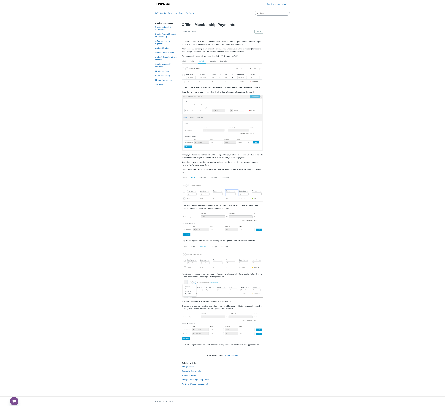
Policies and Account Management (195, 384)
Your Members (190, 13)
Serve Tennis (179, 13)
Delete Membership (162, 76)
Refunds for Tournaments (191, 371)
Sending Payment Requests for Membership (165, 35)
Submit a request (273, 4)
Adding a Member (162, 48)
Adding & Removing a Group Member (166, 58)
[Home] (163, 4)
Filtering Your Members (164, 80)
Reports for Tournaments (191, 375)
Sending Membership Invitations (163, 65)
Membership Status (162, 71)
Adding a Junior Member (164, 53)
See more (159, 84)
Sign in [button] (284, 4)
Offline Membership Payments (162, 42)
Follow (259, 31)
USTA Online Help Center (163, 13)
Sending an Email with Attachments (163, 28)
